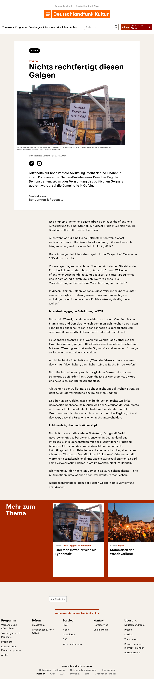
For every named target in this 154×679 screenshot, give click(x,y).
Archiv (73, 27)
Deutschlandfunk (63, 6)
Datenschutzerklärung (52, 669)
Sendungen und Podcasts (10, 635)
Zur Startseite (58, 599)
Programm (21, 27)
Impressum (108, 669)
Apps (66, 629)
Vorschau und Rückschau (9, 626)
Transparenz (131, 639)
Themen (7, 27)
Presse (128, 629)
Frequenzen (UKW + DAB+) (43, 631)
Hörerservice (101, 624)
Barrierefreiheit (132, 652)
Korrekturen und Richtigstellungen (134, 646)
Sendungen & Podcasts (42, 27)
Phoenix (75, 673)
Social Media (101, 629)
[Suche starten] (115, 27)
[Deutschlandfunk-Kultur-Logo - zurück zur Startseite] (77, 14)
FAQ (65, 624)
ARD (52, 673)
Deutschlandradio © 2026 (77, 666)
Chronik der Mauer (105, 673)
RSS (65, 639)
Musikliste (62, 27)
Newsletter (69, 634)
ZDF (62, 673)
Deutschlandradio (134, 624)
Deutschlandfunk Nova (87, 6)
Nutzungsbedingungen (83, 669)
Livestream (38, 624)
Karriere (128, 634)
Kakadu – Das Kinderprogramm (11, 648)
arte (87, 673)
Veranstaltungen (72, 644)
